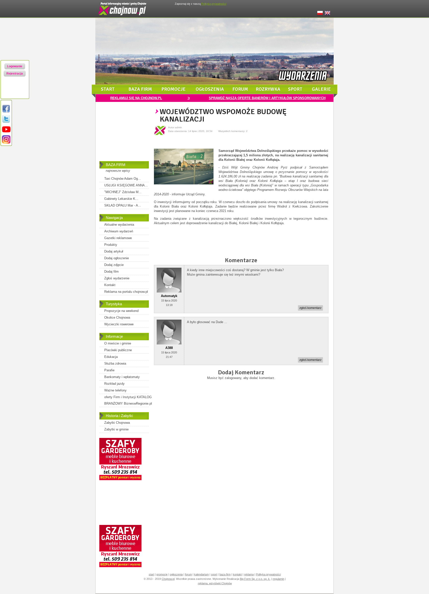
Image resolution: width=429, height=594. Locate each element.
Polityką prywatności (213, 3)
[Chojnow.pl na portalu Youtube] (6, 132)
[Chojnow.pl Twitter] (6, 122)
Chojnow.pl (168, 578)
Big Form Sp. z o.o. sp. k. (255, 578)
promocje (173, 89)
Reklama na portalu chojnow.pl (126, 292)
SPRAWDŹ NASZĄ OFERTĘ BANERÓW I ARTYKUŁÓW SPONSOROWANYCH (267, 98)
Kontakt (109, 285)
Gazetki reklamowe (118, 238)
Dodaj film (111, 271)
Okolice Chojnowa (117, 317)
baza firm (140, 89)
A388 (169, 348)
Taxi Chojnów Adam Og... (122, 178)
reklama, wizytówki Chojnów (215, 583)
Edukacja (111, 357)
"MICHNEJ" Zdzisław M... (123, 192)
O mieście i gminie (117, 343)
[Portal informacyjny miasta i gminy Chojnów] (122, 16)
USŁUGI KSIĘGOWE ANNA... (126, 185)
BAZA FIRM (115, 165)
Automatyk (169, 296)
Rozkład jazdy (114, 383)
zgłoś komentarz (310, 308)
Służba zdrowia (115, 363)
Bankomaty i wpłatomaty (122, 377)
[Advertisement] (124, 135)
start (108, 89)
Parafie (109, 370)
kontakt (237, 574)
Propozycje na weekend (121, 311)
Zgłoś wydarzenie (116, 278)
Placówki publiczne (118, 350)
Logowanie (14, 66)
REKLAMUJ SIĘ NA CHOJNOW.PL (136, 98)
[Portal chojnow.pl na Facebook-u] (6, 112)
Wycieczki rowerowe (119, 324)
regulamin (278, 578)
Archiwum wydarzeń (118, 231)
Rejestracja (14, 73)
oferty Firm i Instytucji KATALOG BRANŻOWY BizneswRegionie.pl (128, 400)
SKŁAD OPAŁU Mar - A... (122, 205)
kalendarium (201, 574)
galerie (321, 89)
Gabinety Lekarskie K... (121, 199)
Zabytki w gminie (116, 429)
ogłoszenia (210, 89)
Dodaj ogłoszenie (116, 258)
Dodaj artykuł (113, 251)
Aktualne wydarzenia (119, 224)
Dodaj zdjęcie (114, 265)
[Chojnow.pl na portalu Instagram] (6, 143)
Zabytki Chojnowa (117, 422)
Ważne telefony (115, 390)
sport (295, 89)
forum (240, 89)
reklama (249, 574)
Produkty (110, 245)
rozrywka (268, 89)
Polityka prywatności (268, 574)
